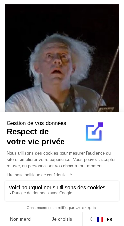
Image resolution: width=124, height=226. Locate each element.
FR (109, 219)
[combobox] (104, 219)
